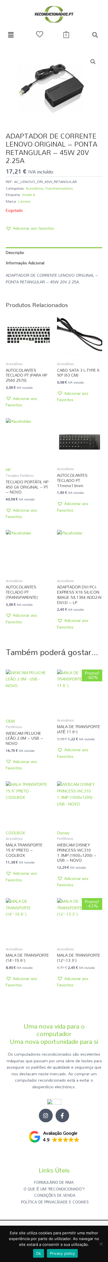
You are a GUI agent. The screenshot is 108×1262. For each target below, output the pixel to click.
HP (8, 470)
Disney (63, 833)
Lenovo (24, 201)
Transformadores (59, 188)
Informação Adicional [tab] (25, 263)
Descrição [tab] (15, 252)
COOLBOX (15, 833)
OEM (10, 721)
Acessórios (34, 188)
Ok (38, 1253)
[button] (11, 34)
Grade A (28, 194)
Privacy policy (62, 1253)
